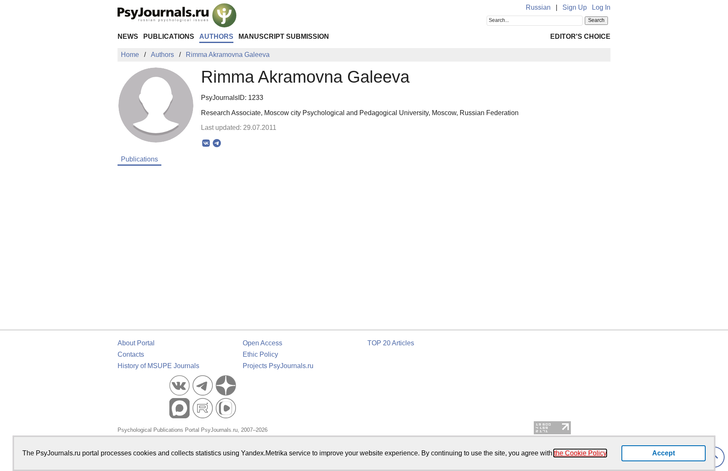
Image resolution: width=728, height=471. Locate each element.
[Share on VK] (206, 143)
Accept (663, 453)
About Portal (136, 343)
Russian (538, 7)
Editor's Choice (580, 36)
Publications (168, 36)
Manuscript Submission (283, 36)
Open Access (262, 343)
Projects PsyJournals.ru (278, 365)
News (128, 36)
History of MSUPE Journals (158, 365)
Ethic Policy (260, 354)
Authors (216, 36)
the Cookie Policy (580, 453)
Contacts (131, 354)
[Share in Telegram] (216, 143)
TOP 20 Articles (390, 343)
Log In (601, 7)
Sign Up (574, 7)
